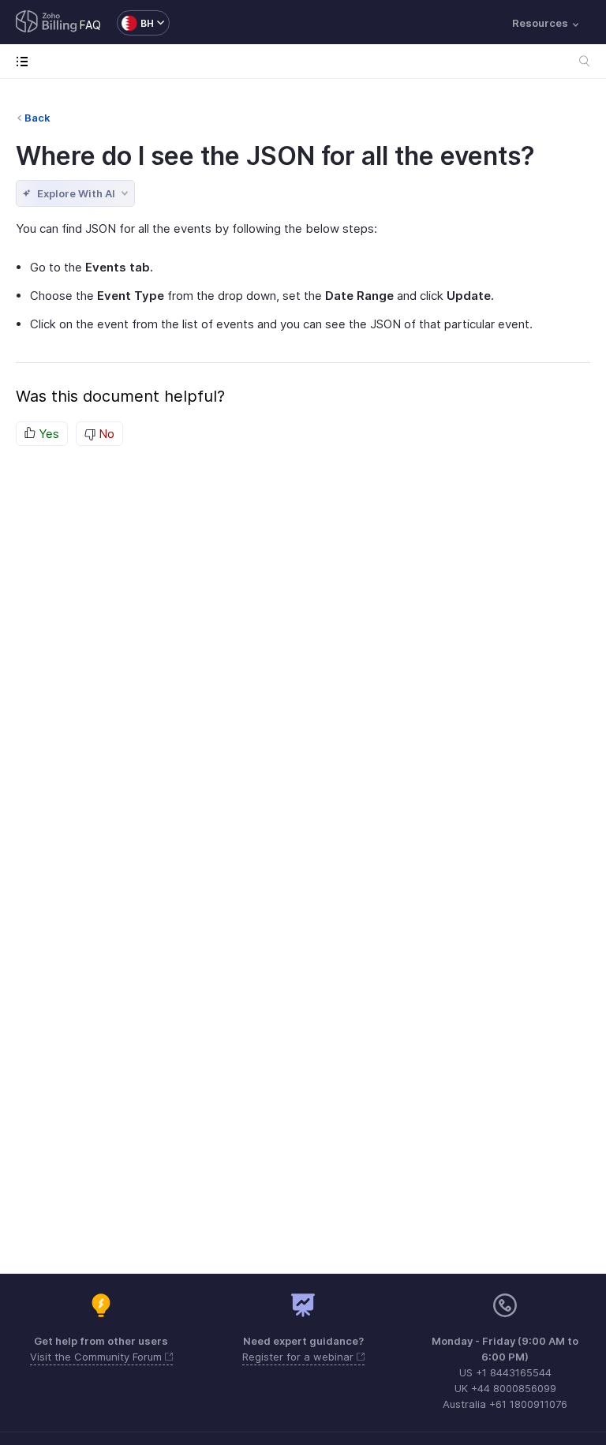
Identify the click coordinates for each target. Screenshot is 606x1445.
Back (37, 117)
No (104, 433)
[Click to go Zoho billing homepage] (46, 23)
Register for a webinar (299, 1356)
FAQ (90, 25)
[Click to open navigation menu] (26, 61)
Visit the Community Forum (97, 1356)
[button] (135, 23)
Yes (47, 433)
